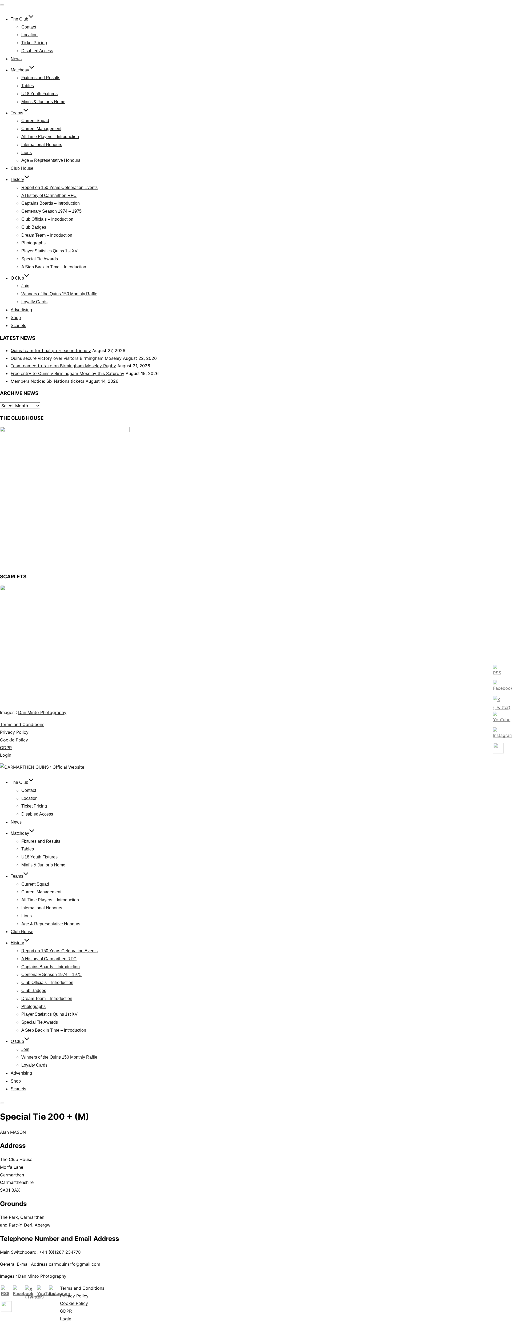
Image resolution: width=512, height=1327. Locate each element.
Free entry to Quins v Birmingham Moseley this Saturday (67, 373)
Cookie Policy (14, 740)
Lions (26, 152)
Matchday (20, 70)
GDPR (6, 747)
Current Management (41, 128)
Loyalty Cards (34, 302)
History (17, 179)
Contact (28, 27)
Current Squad (35, 120)
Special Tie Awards (39, 259)
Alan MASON (13, 1132)
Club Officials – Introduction (47, 219)
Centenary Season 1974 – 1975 (51, 211)
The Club (19, 19)
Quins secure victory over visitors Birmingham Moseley (66, 358)
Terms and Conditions (22, 724)
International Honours (41, 144)
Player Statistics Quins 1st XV (49, 251)
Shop (16, 317)
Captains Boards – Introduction (50, 203)
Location (29, 35)
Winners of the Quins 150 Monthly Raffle (59, 294)
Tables (27, 85)
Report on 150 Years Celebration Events (59, 187)
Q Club (17, 278)
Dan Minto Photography (42, 712)
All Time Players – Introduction (50, 136)
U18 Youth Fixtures (39, 93)
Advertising (21, 310)
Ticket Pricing (34, 43)
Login (5, 755)
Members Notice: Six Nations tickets (47, 381)
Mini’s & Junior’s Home (43, 101)
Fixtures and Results (40, 77)
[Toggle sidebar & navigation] (2, 1102)
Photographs (33, 243)
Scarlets (18, 325)
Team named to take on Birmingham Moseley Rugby (63, 365)
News (16, 59)
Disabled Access (37, 51)
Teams (17, 113)
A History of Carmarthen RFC (49, 195)
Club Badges (33, 227)
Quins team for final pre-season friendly (51, 350)
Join (25, 286)
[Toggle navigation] (2, 5)
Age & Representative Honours (50, 160)
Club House (22, 168)
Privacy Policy (14, 732)
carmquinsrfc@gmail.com (74, 1264)
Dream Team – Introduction (46, 235)
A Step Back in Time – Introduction (53, 267)
